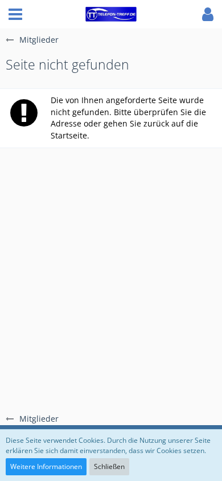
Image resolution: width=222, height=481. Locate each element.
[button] (15, 14)
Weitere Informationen (46, 466)
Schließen (109, 466)
